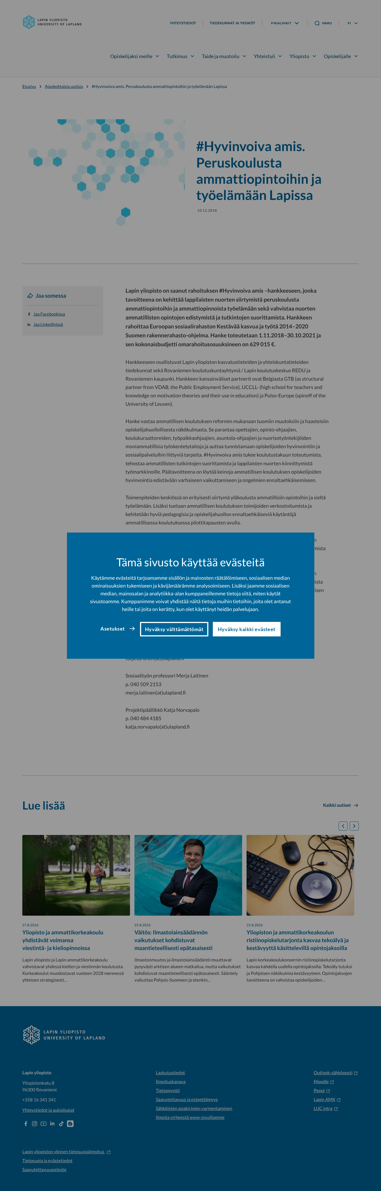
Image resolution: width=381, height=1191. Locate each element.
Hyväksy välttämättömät (174, 629)
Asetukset (112, 629)
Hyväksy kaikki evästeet (247, 629)
